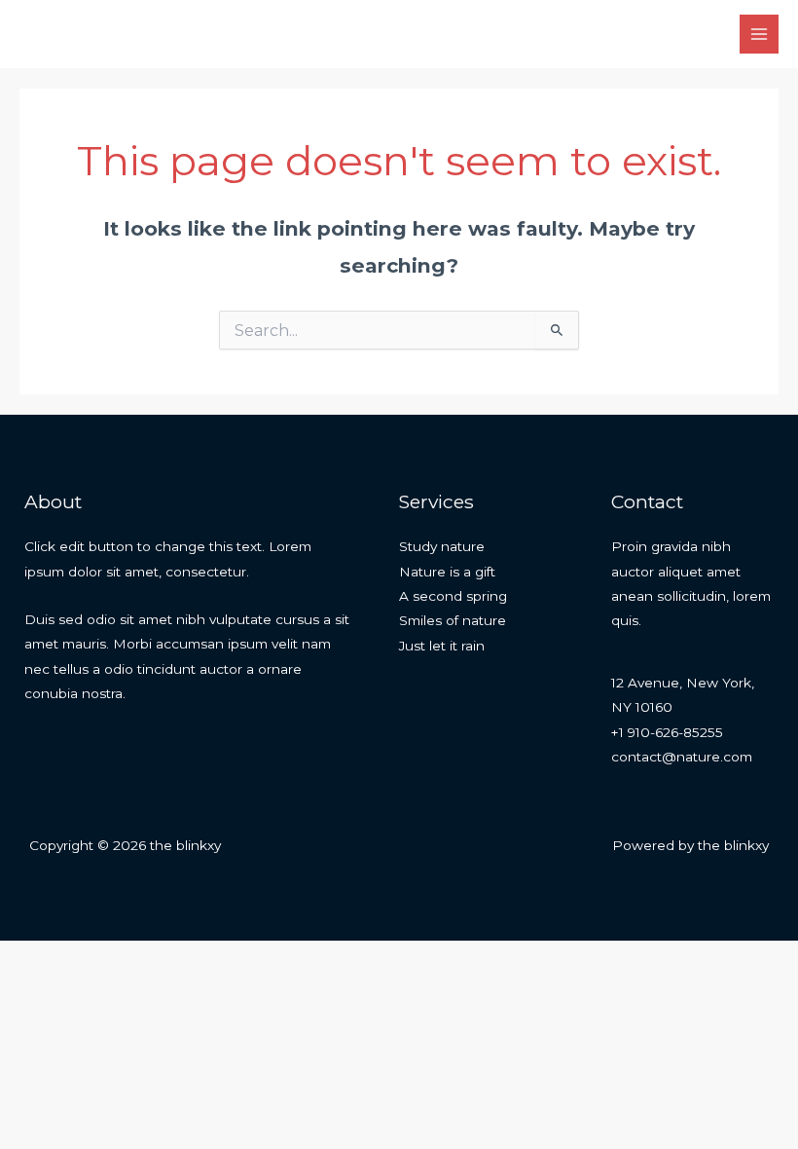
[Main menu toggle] (760, 35)
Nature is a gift (447, 571)
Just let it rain (442, 645)
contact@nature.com (681, 756)
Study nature (442, 546)
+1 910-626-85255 (667, 732)
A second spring (453, 596)
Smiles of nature (452, 620)
